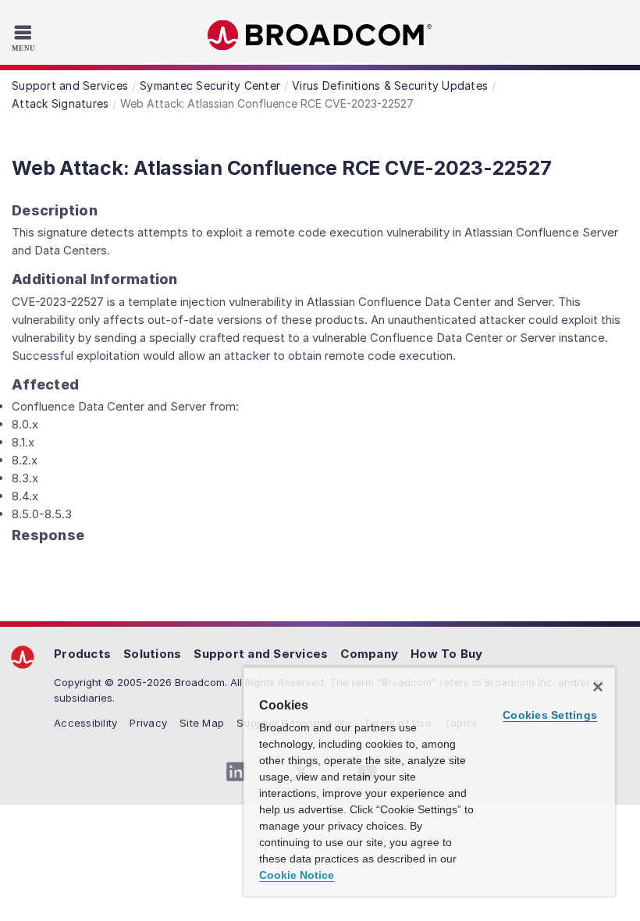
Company (369, 653)
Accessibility (85, 723)
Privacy (148, 723)
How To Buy (447, 653)
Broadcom (320, 35)
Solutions (152, 653)
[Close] (598, 687)
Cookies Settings (550, 715)
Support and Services (261, 653)
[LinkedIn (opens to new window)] (236, 772)
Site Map (202, 723)
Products (82, 653)
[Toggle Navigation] (25, 37)
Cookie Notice (296, 875)
